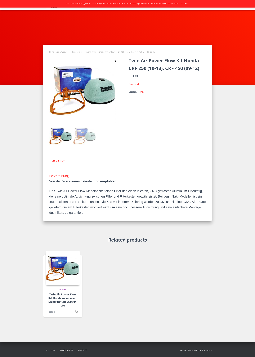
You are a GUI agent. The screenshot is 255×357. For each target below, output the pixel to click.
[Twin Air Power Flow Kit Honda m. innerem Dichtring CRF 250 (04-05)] (63, 268)
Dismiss (185, 3)
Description (58, 160)
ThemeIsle (207, 350)
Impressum (50, 350)
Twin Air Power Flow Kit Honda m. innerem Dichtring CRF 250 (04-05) (62, 300)
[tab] (60, 161)
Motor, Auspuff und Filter (65, 52)
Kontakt (82, 350)
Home (51, 52)
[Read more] (76, 311)
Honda (100, 52)
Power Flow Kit (90, 52)
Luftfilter (80, 52)
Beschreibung (59, 175)
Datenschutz (66, 350)
